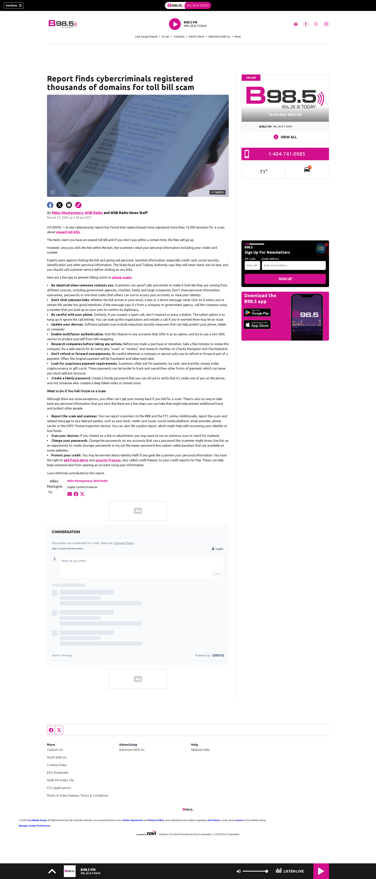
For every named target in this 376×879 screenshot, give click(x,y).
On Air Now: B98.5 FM (285, 114)
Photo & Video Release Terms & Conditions (77, 795)
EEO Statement (57, 772)
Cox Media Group (36, 820)
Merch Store (196, 36)
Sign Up (285, 279)
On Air (165, 36)
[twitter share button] (59, 205)
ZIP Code (250, 258)
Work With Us (57, 757)
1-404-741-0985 (286, 154)
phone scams (121, 277)
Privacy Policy (156, 820)
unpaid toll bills (68, 232)
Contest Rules (57, 765)
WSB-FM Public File (60, 780)
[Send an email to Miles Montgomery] (69, 493)
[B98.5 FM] (188, 5)
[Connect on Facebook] (76, 493)
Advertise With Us (219, 36)
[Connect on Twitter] (82, 493)
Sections (11, 5)
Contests (179, 36)
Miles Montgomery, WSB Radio (77, 213)
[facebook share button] (50, 205)
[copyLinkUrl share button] (78, 205)
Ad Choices (213, 820)
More (237, 36)
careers (239, 820)
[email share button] (69, 205)
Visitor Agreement (132, 820)
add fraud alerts (76, 460)
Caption (218, 192)
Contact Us (55, 749)
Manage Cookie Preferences (35, 825)
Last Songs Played (146, 36)
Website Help (200, 749)
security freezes (108, 460)
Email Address (270, 258)
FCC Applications (59, 788)
